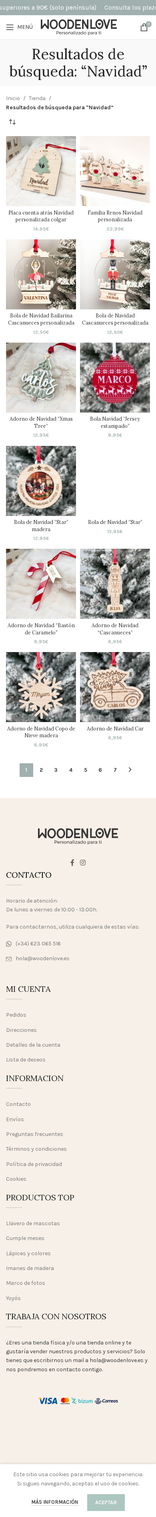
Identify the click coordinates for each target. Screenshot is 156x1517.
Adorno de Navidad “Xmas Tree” (41, 422)
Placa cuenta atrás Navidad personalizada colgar (41, 216)
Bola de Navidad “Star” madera (41, 525)
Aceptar (106, 1502)
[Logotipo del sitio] (79, 26)
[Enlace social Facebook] (72, 863)
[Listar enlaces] (78, 943)
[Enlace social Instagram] (82, 863)
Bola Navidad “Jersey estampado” (115, 422)
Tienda (37, 98)
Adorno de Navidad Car (115, 728)
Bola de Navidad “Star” (115, 522)
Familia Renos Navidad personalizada (115, 216)
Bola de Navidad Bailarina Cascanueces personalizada (41, 319)
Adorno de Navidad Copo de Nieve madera (41, 732)
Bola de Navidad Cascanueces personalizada (115, 319)
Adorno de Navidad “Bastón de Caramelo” (41, 629)
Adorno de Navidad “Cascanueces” (115, 629)
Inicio (13, 98)
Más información (55, 1502)
